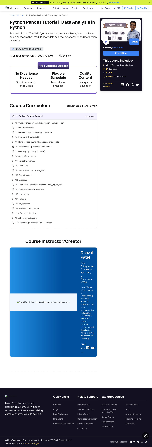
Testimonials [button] (89, 8)
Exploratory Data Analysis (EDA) (109, 410)
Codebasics (17, 440)
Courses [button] (28, 8)
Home (12, 15)
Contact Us (82, 428)
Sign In (129, 8)
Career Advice (108, 417)
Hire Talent (105, 8)
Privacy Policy (83, 414)
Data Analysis (107, 426)
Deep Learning (132, 404)
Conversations (108, 421)
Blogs (55, 409)
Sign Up (143, 8)
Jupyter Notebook (133, 414)
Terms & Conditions (85, 409)
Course (20, 15)
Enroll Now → (115, 2)
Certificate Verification (87, 419)
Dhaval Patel (118, 47)
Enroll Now (121, 53)
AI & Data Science (109, 404)
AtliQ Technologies (31, 443)
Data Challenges (60, 8)
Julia (128, 409)
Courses (57, 404)
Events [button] (75, 8)
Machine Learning (133, 419)
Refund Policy (83, 404)
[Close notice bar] (149, 2)
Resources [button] (42, 8)
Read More (83, 348)
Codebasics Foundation (63, 423)
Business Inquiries (85, 423)
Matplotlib (130, 423)
